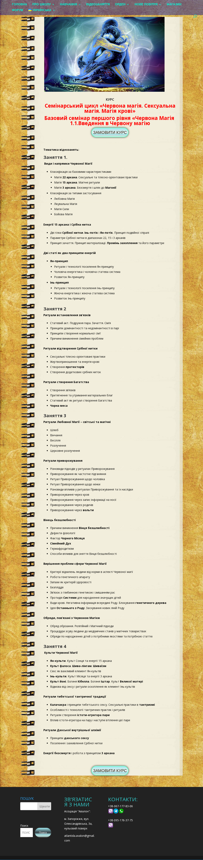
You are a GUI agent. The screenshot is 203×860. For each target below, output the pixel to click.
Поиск (24, 825)
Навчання (68, 4)
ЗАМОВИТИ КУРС (110, 132)
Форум (17, 10)
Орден (120, 4)
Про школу (41, 4)
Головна (19, 4)
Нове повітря (146, 4)
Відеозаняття (98, 4)
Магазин (174, 4)
